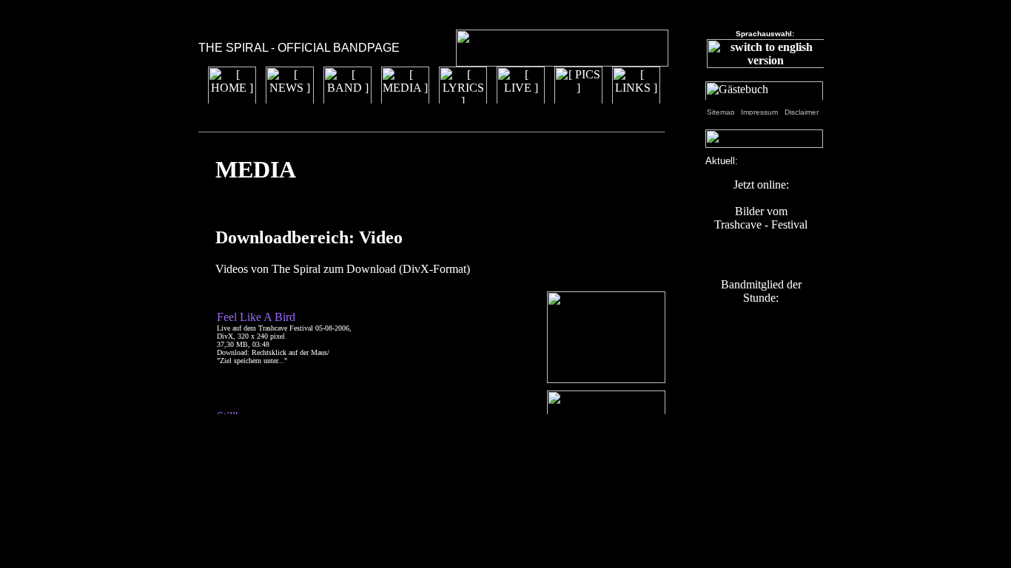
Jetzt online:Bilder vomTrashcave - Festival (760, 204)
